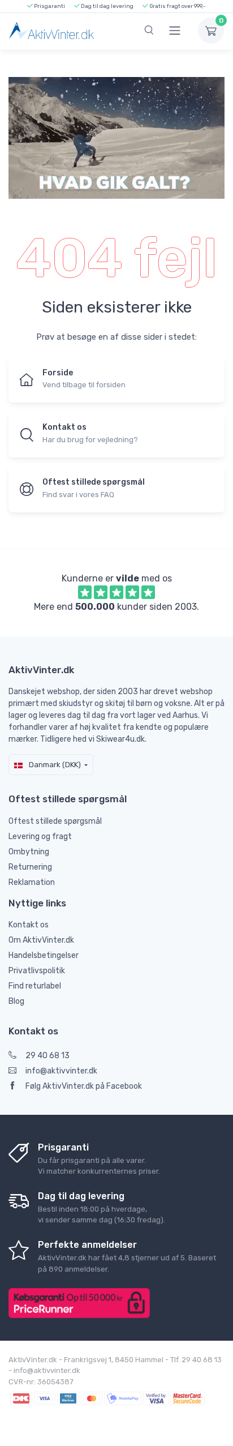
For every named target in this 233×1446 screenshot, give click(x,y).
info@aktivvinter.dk (61, 1071)
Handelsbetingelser (43, 955)
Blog (16, 1001)
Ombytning (28, 852)
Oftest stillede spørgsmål (55, 821)
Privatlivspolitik (36, 971)
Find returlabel (34, 986)
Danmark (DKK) (54, 764)
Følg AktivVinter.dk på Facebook (83, 1086)
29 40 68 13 (47, 1055)
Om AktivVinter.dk (41, 940)
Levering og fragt (40, 836)
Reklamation (31, 882)
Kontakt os (28, 925)
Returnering (30, 867)
